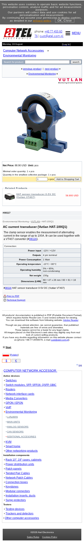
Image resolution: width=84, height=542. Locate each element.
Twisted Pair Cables (18, 473)
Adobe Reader (70, 320)
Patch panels (14, 468)
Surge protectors (16, 500)
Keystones (12, 486)
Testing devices (15, 509)
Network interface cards (20, 393)
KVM (8, 441)
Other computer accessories (22, 518)
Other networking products (22, 450)
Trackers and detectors (19, 513)
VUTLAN (35, 221)
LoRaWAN (12, 417)
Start (8, 347)
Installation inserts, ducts (20, 495)
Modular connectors (18, 491)
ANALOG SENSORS (17, 426)
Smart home (13, 446)
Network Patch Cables (19, 477)
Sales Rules (33, 537)
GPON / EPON (14, 402)
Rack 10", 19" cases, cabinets (23, 459)
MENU (76, 33)
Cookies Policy (49, 537)
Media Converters (16, 398)
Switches (11, 380)
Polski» (14, 355)
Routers (10, 389)
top (80, 365)
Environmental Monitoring (42, 73)
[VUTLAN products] (70, 82)
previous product (32, 68)
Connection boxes (17, 482)
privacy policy (42, 20)
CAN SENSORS (15, 431)
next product (51, 68)
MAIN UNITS (13, 422)
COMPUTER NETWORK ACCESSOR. (30, 370)
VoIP (8, 407)
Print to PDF (13, 296)
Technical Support (16, 300)
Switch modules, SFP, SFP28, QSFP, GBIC (31, 385)
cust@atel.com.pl (51, 36)
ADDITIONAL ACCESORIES (21, 436)
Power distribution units (20, 464)
